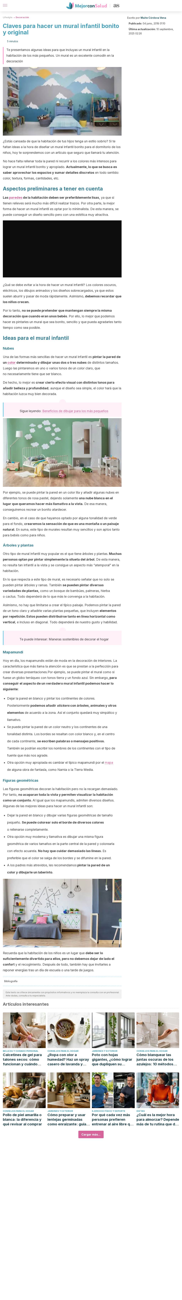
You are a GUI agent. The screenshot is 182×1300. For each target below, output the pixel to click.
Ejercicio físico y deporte (108, 1111)
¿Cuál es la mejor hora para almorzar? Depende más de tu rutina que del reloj (157, 1119)
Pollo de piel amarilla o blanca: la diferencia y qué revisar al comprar (22, 1119)
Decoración (22, 17)
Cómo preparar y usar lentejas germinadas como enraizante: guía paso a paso (66, 1119)
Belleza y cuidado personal (20, 1051)
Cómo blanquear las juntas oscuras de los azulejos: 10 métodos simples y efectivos (154, 1059)
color (11, 362)
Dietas (140, 1111)
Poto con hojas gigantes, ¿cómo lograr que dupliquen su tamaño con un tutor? (112, 1059)
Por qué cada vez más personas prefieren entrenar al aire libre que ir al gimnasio (113, 1119)
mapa (109, 762)
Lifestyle (7, 17)
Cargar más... (91, 1134)
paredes (15, 197)
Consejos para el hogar (62, 1051)
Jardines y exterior (104, 1051)
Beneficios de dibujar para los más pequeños (75, 411)
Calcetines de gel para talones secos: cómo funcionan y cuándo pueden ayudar (22, 1059)
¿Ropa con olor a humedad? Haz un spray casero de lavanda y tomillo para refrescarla (68, 1059)
